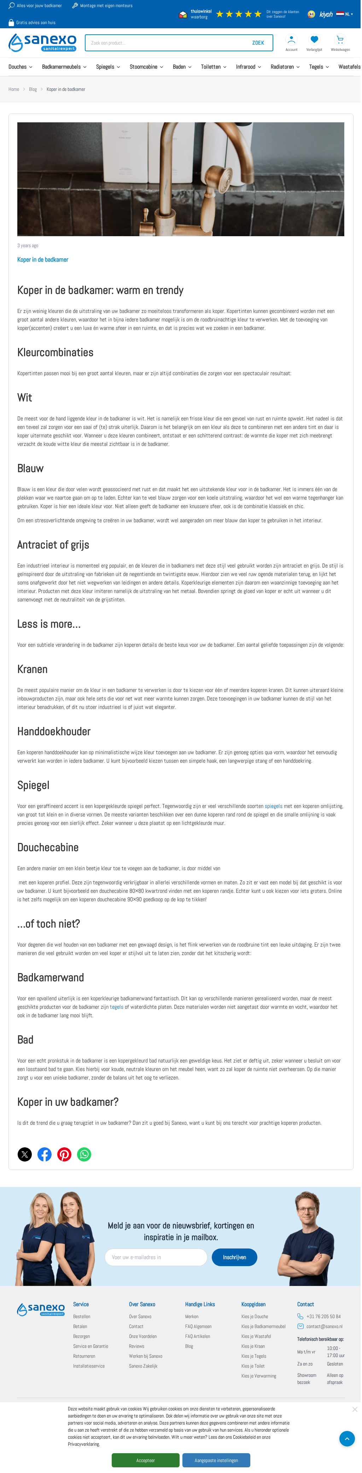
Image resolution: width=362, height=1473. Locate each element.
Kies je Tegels (253, 1356)
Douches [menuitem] (17, 66)
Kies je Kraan (253, 1346)
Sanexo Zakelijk (143, 1366)
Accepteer (145, 1460)
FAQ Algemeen (198, 1326)
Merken (191, 1316)
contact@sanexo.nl (324, 1326)
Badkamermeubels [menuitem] (61, 66)
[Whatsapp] (83, 1154)
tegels (116, 1007)
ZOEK (258, 42)
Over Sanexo (140, 1316)
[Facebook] (44, 1154)
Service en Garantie (90, 1346)
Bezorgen (81, 1336)
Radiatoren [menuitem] (282, 66)
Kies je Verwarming (258, 1376)
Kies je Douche (254, 1316)
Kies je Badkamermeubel (263, 1326)
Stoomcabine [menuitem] (143, 66)
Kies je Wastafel (256, 1336)
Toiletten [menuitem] (211, 66)
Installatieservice (89, 1366)
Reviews (136, 1346)
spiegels (273, 806)
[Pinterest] (64, 1154)
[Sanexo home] (41, 1310)
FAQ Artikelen (197, 1336)
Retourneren (84, 1356)
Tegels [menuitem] (316, 66)
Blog (33, 89)
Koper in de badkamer (42, 259)
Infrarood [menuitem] (245, 66)
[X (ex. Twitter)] (24, 1154)
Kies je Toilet (253, 1366)
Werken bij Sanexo (145, 1356)
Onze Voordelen (143, 1336)
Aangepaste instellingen (216, 1460)
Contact (136, 1326)
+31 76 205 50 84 (323, 1316)
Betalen (80, 1326)
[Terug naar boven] (347, 1438)
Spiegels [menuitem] (105, 66)
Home (13, 89)
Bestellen (81, 1316)
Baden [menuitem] (179, 66)
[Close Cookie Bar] (355, 1409)
